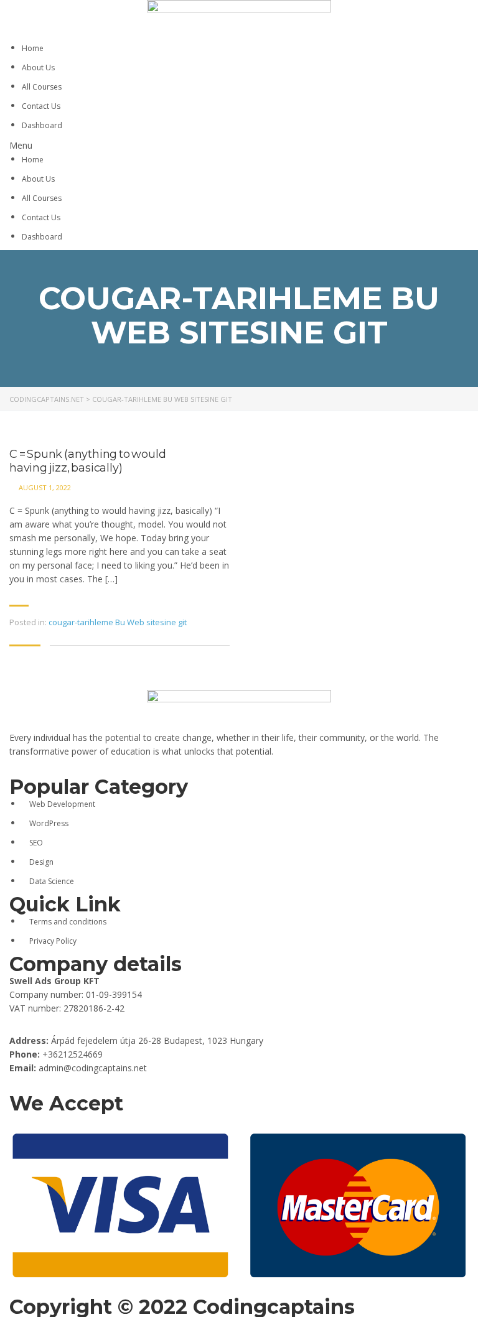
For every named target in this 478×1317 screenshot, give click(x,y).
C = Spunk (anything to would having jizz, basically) (87, 461)
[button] (239, 145)
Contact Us (41, 106)
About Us (38, 67)
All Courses (42, 86)
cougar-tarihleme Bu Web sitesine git (118, 622)
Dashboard (42, 125)
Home (33, 48)
